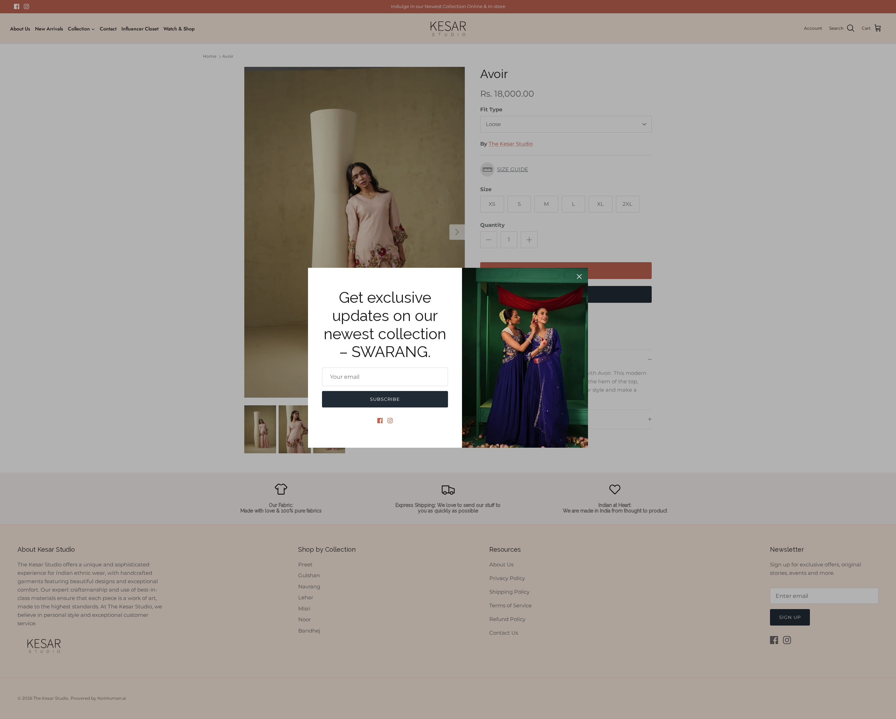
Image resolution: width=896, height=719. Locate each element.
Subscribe (385, 399)
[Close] (579, 276)
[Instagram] (390, 420)
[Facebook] (380, 420)
